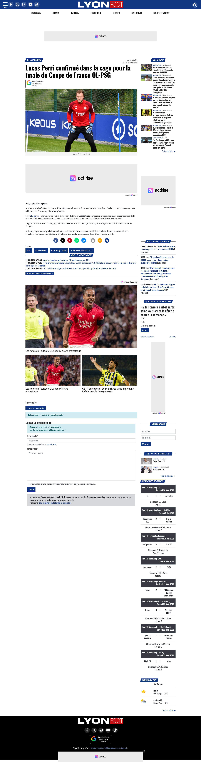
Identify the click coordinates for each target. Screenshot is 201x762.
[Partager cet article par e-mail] (100, 240)
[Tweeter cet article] (62, 240)
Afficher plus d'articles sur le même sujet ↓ (40, 273)
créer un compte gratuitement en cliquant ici (55, 502)
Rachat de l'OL (159, 469)
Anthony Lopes (59, 250)
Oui (143, 318)
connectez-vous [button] (51, 444)
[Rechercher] (194, 5)
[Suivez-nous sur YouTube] (107, 731)
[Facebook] (10, 4)
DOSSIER (155, 459)
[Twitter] (16, 4)
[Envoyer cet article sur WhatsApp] (76, 240)
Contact (124, 748)
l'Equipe (35, 215)
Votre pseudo (32, 436)
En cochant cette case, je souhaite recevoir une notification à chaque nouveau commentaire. (62, 483)
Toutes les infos (168, 151)
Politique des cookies (112, 748)
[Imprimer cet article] (93, 240)
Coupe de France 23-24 (82, 250)
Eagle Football (159, 461)
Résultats (173, 337)
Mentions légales (97, 748)
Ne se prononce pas (149, 325)
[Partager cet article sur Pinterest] (69, 240)
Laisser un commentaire (35, 408)
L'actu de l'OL (36, 13)
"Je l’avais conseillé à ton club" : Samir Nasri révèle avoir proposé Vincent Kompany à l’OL (163, 144)
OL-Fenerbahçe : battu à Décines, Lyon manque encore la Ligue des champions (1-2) (163, 131)
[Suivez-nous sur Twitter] (93, 731)
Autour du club (158, 138)
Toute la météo (168, 710)
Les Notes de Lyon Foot (161, 13)
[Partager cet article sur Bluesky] (83, 240)
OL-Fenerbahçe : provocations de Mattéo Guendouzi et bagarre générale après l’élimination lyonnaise (163, 117)
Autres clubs (137, 13)
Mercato (55, 13)
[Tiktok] (36, 4)
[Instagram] (23, 4)
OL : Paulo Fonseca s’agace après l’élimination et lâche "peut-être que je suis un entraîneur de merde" (80, 268)
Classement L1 (96, 13)
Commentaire (32, 448)
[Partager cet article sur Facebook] (55, 240)
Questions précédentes (147, 337)
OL (29, 250)
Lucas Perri (41, 250)
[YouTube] (30, 4)
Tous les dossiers (167, 475)
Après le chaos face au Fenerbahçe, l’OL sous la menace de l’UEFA (66, 260)
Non (143, 322)
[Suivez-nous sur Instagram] (100, 731)
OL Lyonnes (116, 13)
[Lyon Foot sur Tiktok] (114, 731)
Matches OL (75, 13)
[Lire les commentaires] (107, 240)
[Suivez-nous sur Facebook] (86, 731)
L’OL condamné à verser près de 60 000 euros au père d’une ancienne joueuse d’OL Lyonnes (157, 260)
